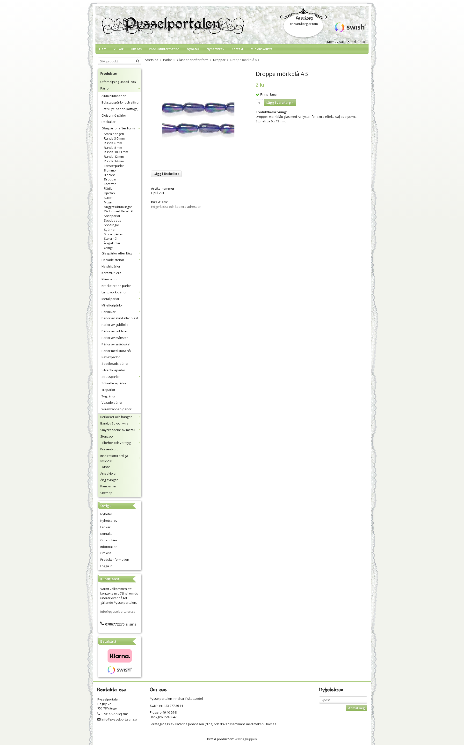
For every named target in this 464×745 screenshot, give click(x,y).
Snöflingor (111, 225)
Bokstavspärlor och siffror (121, 102)
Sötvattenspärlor (114, 383)
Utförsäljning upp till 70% (118, 82)
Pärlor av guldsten (115, 331)
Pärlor (105, 88)
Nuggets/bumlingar (118, 207)
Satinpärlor (112, 216)
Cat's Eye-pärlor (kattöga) (120, 109)
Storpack (106, 436)
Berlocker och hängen (116, 417)
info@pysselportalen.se (118, 611)
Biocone (110, 175)
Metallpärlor (110, 299)
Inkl (353, 41)
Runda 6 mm (113, 143)
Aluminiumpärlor (114, 96)
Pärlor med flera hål (118, 211)
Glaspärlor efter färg (117, 253)
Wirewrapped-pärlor (116, 409)
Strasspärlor (111, 376)
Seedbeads (112, 220)
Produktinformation (164, 49)
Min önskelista (262, 49)
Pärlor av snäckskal (116, 344)
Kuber (108, 197)
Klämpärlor (110, 279)
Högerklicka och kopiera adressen (176, 206)
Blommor (110, 170)
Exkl (364, 41)
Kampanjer (108, 486)
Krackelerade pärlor (116, 285)
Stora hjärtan (113, 234)
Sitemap (106, 493)
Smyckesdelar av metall (117, 430)
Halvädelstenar (113, 260)
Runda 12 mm (114, 156)
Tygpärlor (109, 396)
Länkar (105, 527)
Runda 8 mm (113, 147)
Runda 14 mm (114, 161)
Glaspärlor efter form (118, 128)
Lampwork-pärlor (114, 292)
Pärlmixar (109, 312)
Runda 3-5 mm (114, 138)
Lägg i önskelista (166, 173)
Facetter (110, 184)
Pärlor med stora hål (116, 351)
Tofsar (105, 467)
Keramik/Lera (111, 273)
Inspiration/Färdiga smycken (114, 458)
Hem (102, 49)
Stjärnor (110, 229)
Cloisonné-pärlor (114, 115)
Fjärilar (109, 188)
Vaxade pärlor (112, 402)
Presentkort (109, 449)
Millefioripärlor (112, 305)
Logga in (106, 566)
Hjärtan (109, 193)
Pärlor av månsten (115, 337)
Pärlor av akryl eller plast (120, 318)
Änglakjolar (112, 243)
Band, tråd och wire (114, 423)
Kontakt (237, 49)
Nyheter (193, 49)
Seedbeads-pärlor (115, 363)
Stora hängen (114, 134)
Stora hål (110, 238)
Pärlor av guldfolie (115, 324)
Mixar (108, 202)
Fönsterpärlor (114, 166)
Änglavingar (109, 480)
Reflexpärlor (111, 357)
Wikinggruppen (246, 739)
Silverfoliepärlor (113, 370)
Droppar (110, 179)
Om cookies (108, 540)
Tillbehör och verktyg (115, 442)
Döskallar (109, 121)
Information (108, 546)
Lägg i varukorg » (280, 102)
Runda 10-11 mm (116, 152)
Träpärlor (108, 389)
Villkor (118, 49)
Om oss (136, 49)
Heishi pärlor (111, 266)
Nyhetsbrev (215, 49)
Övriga (109, 248)
